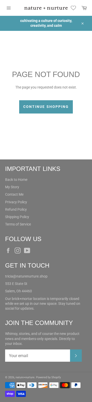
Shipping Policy (17, 217)
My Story (12, 187)
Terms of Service (18, 224)
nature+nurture (25, 377)
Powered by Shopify (48, 377)
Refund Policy (16, 209)
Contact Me (14, 194)
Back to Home (16, 180)
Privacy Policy (16, 202)
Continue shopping (46, 107)
